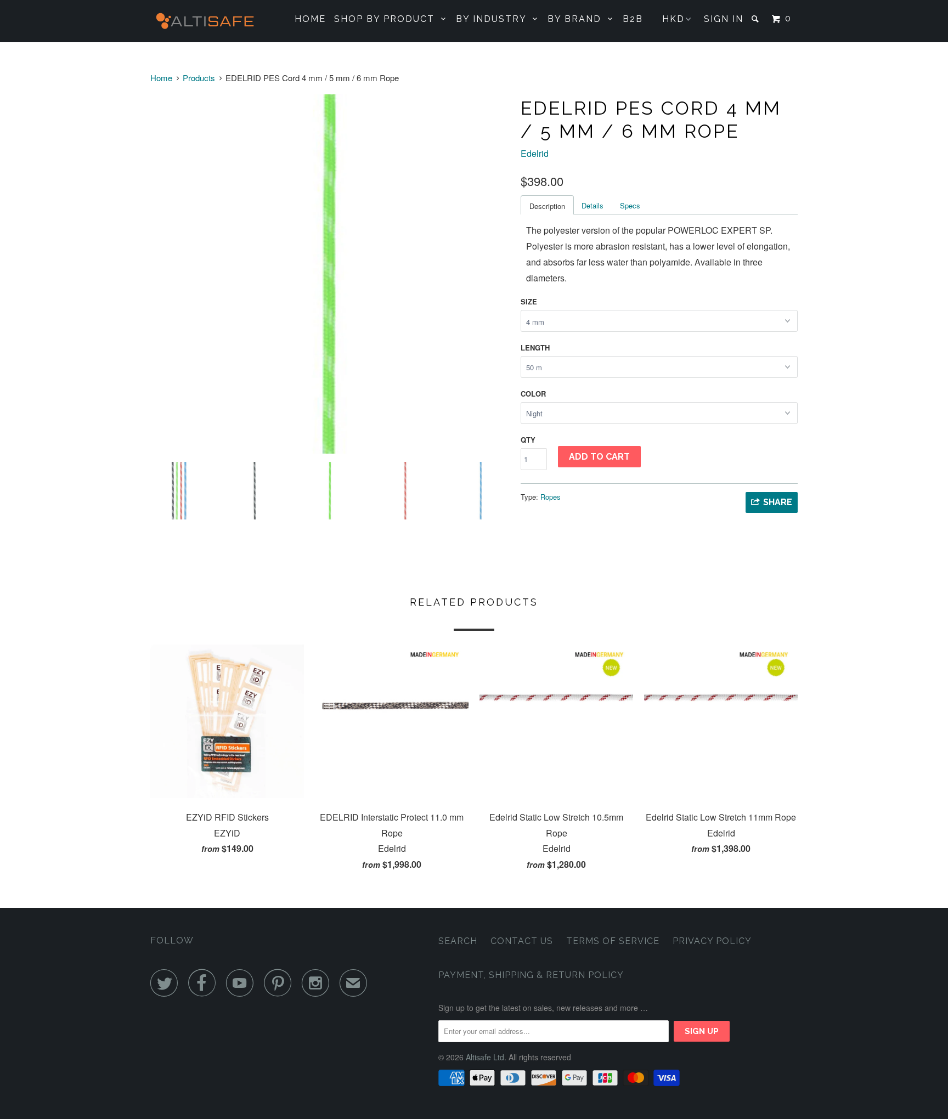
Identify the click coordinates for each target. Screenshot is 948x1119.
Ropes (550, 496)
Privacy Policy (712, 941)
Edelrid (535, 153)
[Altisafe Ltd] (206, 21)
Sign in (723, 19)
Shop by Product (387, 19)
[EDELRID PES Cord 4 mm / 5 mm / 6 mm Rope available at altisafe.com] (330, 274)
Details (592, 205)
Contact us (521, 941)
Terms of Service (612, 941)
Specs (630, 205)
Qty (528, 439)
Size (529, 301)
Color (533, 393)
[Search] (756, 19)
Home (310, 19)
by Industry (494, 19)
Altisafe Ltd (485, 1057)
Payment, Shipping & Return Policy (531, 975)
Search (457, 941)
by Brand (578, 19)
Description (547, 206)
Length (535, 347)
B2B (633, 19)
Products (199, 77)
